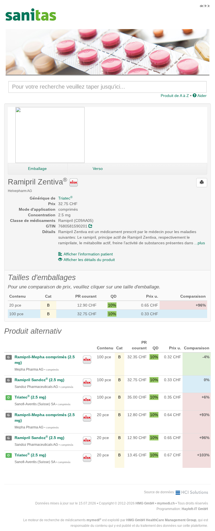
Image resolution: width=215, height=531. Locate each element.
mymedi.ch (166, 503)
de (201, 6)
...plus (199, 243)
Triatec (65, 198)
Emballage (37, 168)
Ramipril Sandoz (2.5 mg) (39, 380)
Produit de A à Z (175, 95)
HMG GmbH (144, 503)
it (208, 6)
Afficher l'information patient (88, 254)
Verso (98, 168)
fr (206, 6)
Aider (202, 95)
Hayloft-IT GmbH (195, 509)
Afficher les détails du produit (89, 259)
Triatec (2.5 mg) (30, 397)
